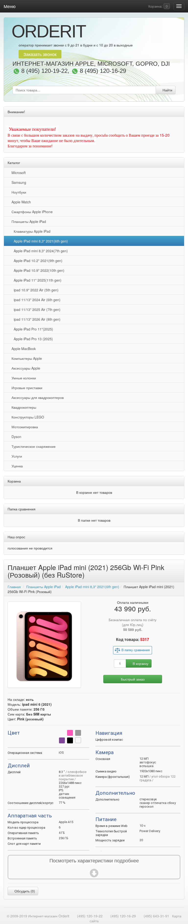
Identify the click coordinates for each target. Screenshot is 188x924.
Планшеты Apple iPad (28, 221)
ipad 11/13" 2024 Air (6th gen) (36, 299)
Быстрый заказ (132, 679)
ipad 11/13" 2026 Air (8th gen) (36, 319)
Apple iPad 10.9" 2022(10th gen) (38, 270)
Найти (167, 90)
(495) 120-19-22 (90, 915)
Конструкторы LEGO (27, 417)
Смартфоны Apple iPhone (31, 211)
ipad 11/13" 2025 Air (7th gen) (36, 309)
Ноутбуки (18, 192)
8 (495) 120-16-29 (103, 71)
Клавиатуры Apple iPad (31, 231)
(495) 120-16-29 (123, 915)
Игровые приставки (26, 387)
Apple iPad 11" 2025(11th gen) (36, 280)
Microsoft (18, 172)
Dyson (15, 436)
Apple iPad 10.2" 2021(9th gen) (37, 260)
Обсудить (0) (24, 891)
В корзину (140, 663)
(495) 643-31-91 (156, 915)
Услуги (16, 456)
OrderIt (49, 31)
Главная (14, 586)
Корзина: (157, 6)
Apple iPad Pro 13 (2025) (32, 338)
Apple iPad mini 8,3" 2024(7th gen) (40, 250)
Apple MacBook (23, 348)
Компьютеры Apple (26, 358)
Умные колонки (23, 377)
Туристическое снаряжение (33, 446)
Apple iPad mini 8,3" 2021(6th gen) (40, 241)
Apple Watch (20, 201)
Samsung (18, 182)
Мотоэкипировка (24, 426)
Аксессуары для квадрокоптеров (37, 397)
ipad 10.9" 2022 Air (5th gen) (35, 289)
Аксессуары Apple (25, 368)
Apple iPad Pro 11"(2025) (32, 329)
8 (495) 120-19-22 (44, 71)
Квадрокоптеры (23, 407)
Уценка (16, 465)
